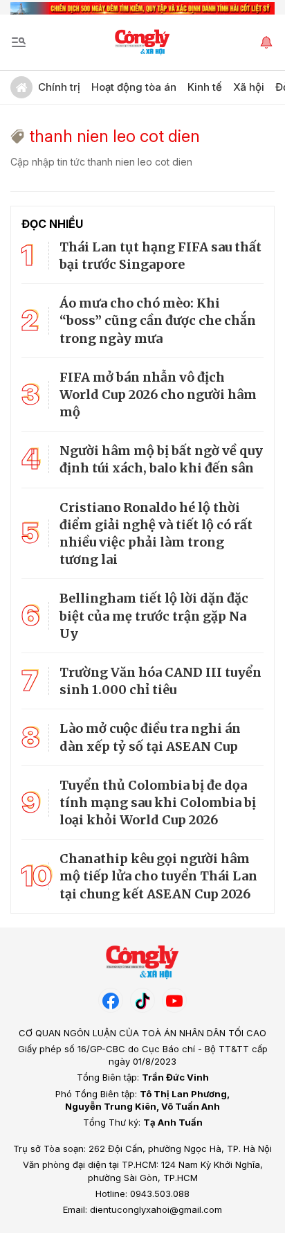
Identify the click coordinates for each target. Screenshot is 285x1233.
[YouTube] (174, 1000)
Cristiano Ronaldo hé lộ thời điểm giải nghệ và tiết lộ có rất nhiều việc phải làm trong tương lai (155, 533)
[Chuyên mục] (18, 42)
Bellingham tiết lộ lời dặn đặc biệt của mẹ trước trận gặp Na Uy (153, 615)
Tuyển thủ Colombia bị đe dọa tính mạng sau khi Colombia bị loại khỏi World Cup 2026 (157, 802)
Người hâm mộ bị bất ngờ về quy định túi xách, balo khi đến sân (161, 459)
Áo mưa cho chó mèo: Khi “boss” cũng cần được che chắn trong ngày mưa (157, 320)
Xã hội (248, 87)
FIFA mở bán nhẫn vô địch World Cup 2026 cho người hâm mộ (158, 394)
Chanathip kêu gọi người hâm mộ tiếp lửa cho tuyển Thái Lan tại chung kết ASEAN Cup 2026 (158, 876)
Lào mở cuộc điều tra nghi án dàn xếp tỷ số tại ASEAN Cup (150, 737)
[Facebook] (110, 1000)
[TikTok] (142, 1000)
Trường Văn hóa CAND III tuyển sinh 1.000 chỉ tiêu (160, 681)
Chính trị (59, 87)
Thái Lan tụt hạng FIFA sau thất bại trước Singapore (160, 255)
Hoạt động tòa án (133, 87)
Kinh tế (204, 87)
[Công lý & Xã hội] (143, 42)
